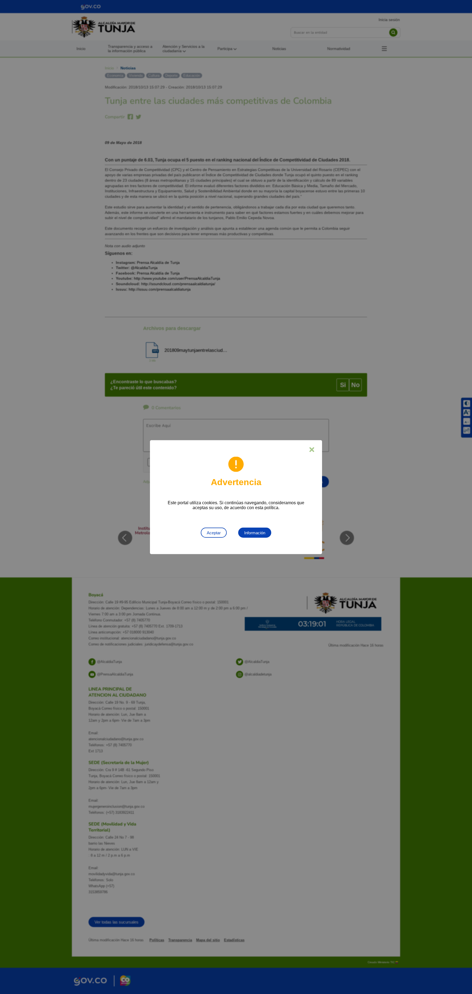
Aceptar (214, 532)
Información (254, 532)
